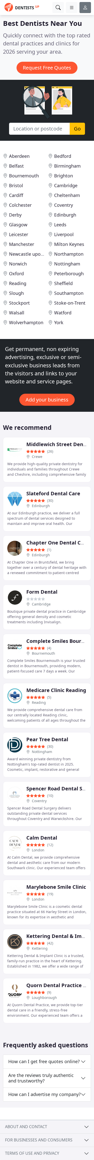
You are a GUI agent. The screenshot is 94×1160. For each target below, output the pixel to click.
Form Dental (41, 591)
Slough (16, 293)
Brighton (63, 176)
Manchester (21, 244)
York (58, 322)
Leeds (60, 225)
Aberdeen (19, 156)
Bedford (62, 156)
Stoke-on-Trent (69, 303)
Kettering (40, 948)
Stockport (19, 303)
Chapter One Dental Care (57, 542)
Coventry (63, 205)
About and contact (26, 1126)
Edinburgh (65, 215)
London (38, 850)
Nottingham (67, 264)
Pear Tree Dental (47, 739)
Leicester (18, 234)
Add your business (47, 399)
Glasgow (18, 225)
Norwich (18, 264)
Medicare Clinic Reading (56, 690)
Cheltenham (67, 195)
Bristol (16, 185)
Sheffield (63, 283)
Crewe (37, 456)
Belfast (16, 166)
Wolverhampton (26, 322)
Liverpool (64, 234)
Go (77, 128)
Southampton (68, 293)
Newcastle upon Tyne (32, 254)
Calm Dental (41, 837)
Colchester (20, 205)
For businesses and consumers (38, 1140)
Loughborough (44, 997)
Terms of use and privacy (32, 1153)
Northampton (68, 254)
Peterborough (69, 273)
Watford (62, 313)
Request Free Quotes (47, 67)
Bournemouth (24, 176)
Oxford (16, 273)
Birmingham (67, 166)
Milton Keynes (69, 244)
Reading (17, 283)
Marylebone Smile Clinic (56, 886)
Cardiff (16, 195)
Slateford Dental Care (53, 493)
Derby (15, 215)
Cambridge (65, 185)
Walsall (16, 313)
